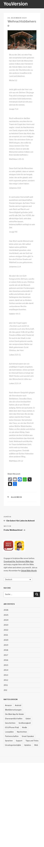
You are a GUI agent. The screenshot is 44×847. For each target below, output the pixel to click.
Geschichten (10, 723)
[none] (18, 579)
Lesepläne (9, 732)
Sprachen (9, 741)
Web (36, 745)
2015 (6, 665)
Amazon (8, 705)
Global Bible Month (29, 571)
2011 (6, 685)
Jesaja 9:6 (13, 232)
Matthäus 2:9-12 (16, 461)
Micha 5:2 (13, 80)
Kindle (24, 727)
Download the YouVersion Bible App (19, 561)
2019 (6, 645)
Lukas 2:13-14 (15, 383)
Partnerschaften (12, 736)
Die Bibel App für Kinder (14, 714)
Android (18, 705)
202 (5, 690)
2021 (6, 635)
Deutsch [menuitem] (8, 579)
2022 (6, 630)
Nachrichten (22, 732)
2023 (6, 625)
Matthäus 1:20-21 (16, 159)
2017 (6, 655)
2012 (6, 680)
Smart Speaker (28, 736)
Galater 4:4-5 (14, 314)
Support (19, 741)
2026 (6, 610)
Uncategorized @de (13, 745)
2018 (6, 650)
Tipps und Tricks (32, 741)
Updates (27, 745)
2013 (6, 675)
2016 (6, 660)
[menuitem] (18, 579)
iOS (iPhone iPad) (12, 727)
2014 (6, 670)
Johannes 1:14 (15, 267)
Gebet (28, 719)
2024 (6, 620)
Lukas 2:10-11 (15, 355)
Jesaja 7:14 (13, 109)
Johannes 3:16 (15, 188)
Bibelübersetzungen (13, 710)
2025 (6, 615)
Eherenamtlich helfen (13, 719)
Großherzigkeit (25, 723)
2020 (6, 640)
